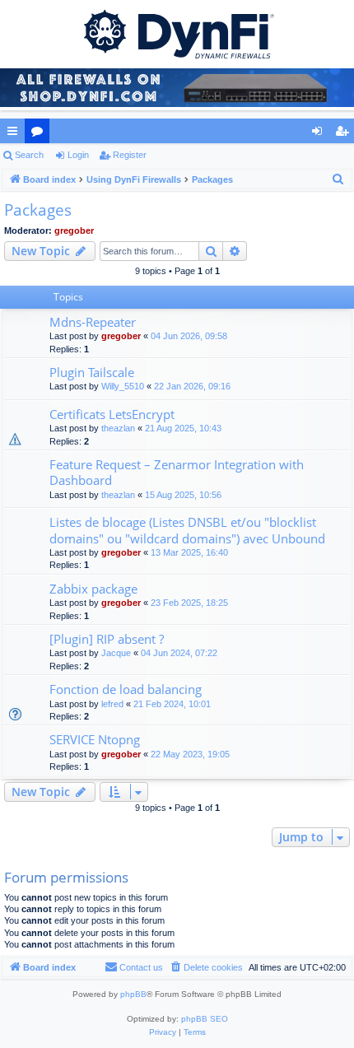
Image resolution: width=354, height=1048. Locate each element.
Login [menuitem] (320, 134)
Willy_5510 (122, 386)
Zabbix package (93, 588)
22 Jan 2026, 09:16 (192, 386)
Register (130, 155)
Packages (38, 210)
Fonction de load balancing (125, 689)
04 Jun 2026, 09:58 (189, 336)
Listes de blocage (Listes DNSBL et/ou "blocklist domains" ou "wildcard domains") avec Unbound (187, 530)
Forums (40, 134)
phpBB (133, 994)
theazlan (118, 428)
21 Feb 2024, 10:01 (172, 704)
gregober (74, 230)
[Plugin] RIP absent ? (106, 639)
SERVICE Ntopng (94, 739)
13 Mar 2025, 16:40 (189, 552)
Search (29, 155)
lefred (112, 704)
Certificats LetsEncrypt (112, 414)
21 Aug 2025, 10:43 (183, 428)
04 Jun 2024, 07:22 (179, 653)
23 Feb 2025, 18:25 (189, 603)
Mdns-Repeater (92, 322)
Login (78, 155)
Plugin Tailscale (91, 372)
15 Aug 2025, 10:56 (183, 495)
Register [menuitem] (345, 134)
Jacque (116, 653)
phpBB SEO (204, 1018)
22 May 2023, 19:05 (190, 754)
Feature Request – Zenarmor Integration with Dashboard (176, 472)
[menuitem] (338, 179)
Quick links (16, 134)
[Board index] (177, 33)
